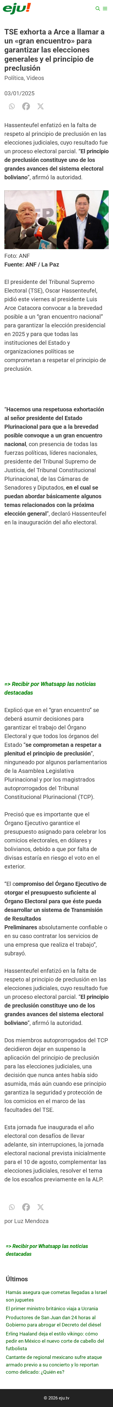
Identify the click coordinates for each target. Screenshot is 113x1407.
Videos (35, 77)
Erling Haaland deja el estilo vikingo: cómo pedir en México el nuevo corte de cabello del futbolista (55, 1341)
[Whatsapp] (11, 106)
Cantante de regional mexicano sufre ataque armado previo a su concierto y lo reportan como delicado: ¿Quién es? (54, 1364)
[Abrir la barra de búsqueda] (97, 8)
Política (14, 77)
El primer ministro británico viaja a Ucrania (52, 1308)
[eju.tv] (17, 8)
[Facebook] (26, 106)
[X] (40, 106)
